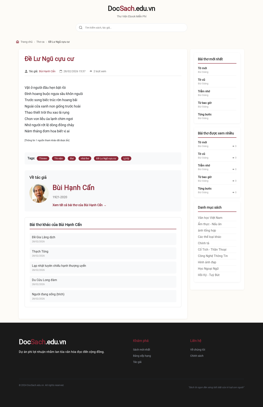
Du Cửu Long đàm (44, 280)
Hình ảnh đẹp (207, 262)
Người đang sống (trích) (48, 294)
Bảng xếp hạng (142, 355)
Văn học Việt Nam (210, 218)
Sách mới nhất (141, 349)
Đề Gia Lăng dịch (43, 237)
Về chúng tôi (197, 349)
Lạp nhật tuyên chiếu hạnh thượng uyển (59, 266)
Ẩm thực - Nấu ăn (210, 224)
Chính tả (203, 243)
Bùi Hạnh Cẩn (47, 71)
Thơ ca (40, 41)
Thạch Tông (40, 251)
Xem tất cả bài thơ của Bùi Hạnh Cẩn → (79, 205)
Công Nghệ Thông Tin (213, 256)
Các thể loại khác (209, 237)
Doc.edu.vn (131, 8)
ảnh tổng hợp (207, 230)
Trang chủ (27, 41)
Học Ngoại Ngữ (208, 268)
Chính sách (197, 355)
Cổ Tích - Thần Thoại (212, 249)
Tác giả (137, 361)
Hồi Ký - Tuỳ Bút (208, 275)
